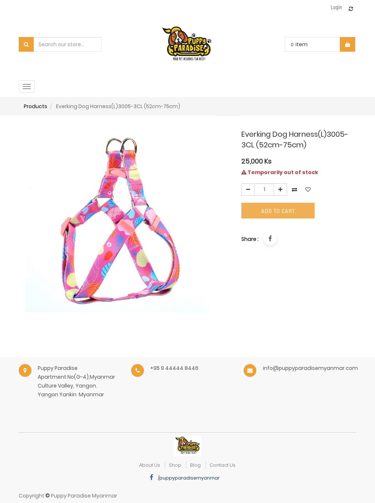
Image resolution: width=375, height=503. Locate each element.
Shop (175, 465)
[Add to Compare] (351, 8)
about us (149, 465)
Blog (195, 465)
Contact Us (222, 465)
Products (35, 106)
